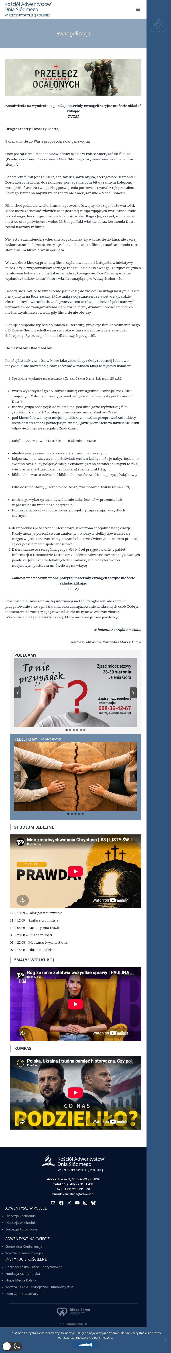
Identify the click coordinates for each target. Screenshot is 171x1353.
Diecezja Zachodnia (20, 1216)
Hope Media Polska (20, 1280)
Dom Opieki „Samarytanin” (26, 1293)
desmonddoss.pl (25, 528)
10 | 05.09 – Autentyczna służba (35, 927)
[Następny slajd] (133, 692)
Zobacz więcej (51, 739)
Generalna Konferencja (23, 1246)
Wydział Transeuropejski (24, 1253)
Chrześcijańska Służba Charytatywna (33, 1267)
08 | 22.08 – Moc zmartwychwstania (39, 942)
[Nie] (165, 1340)
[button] (12, 1346)
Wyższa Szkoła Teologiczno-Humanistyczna (39, 1287)
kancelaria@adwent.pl (78, 1194)
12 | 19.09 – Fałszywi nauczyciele (36, 913)
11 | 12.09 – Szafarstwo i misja (34, 920)
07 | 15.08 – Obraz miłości (30, 949)
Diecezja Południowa (21, 1229)
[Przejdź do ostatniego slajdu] (17, 692)
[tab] (66, 730)
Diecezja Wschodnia (21, 1222)
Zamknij (85, 1345)
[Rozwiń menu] (138, 9)
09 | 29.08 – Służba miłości (31, 935)
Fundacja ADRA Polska (22, 1273)
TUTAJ (73, 116)
